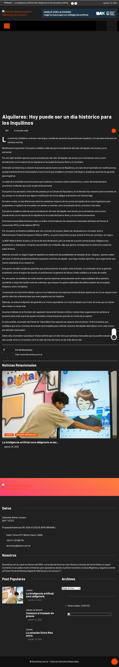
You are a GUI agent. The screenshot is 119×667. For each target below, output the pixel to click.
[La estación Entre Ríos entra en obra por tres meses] (12, 634)
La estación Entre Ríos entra (39, 634)
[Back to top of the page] (114, 662)
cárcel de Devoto (34, 610)
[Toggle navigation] (6, 26)
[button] (72, 3)
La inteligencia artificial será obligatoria (40, 595)
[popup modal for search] (112, 26)
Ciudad (9, 435)
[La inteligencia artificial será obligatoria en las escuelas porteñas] (12, 595)
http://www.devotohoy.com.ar (28, 354)
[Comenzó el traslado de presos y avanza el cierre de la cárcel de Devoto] (12, 614)
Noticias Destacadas (26, 435)
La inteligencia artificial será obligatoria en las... (30, 442)
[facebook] (103, 26)
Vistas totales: (74, 606)
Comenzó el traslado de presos (40, 615)
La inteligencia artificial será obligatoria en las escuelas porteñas (41, 3)
